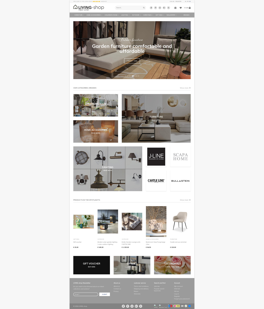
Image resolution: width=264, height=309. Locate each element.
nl (185, 1)
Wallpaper (171, 15)
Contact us (117, 289)
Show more (184, 88)
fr (188, 1)
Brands (186, 15)
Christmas (147, 15)
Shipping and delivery (141, 289)
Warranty (137, 294)
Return (136, 291)
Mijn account (178, 286)
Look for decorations (132, 58)
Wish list (177, 289)
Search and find (159, 283)
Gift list (176, 291)
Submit (104, 294)
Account (177, 283)
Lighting (124, 15)
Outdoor (135, 15)
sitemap (157, 286)
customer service (140, 283)
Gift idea (159, 15)
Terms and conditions (141, 286)
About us (117, 283)
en (190, 1)
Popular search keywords (159, 290)
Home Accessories (94, 15)
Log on (172, 1)
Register (178, 1)
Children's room (111, 15)
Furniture (78, 15)
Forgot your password (182, 299)
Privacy (116, 291)
